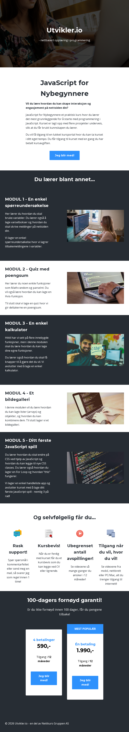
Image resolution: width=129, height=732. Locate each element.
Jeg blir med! (64, 155)
